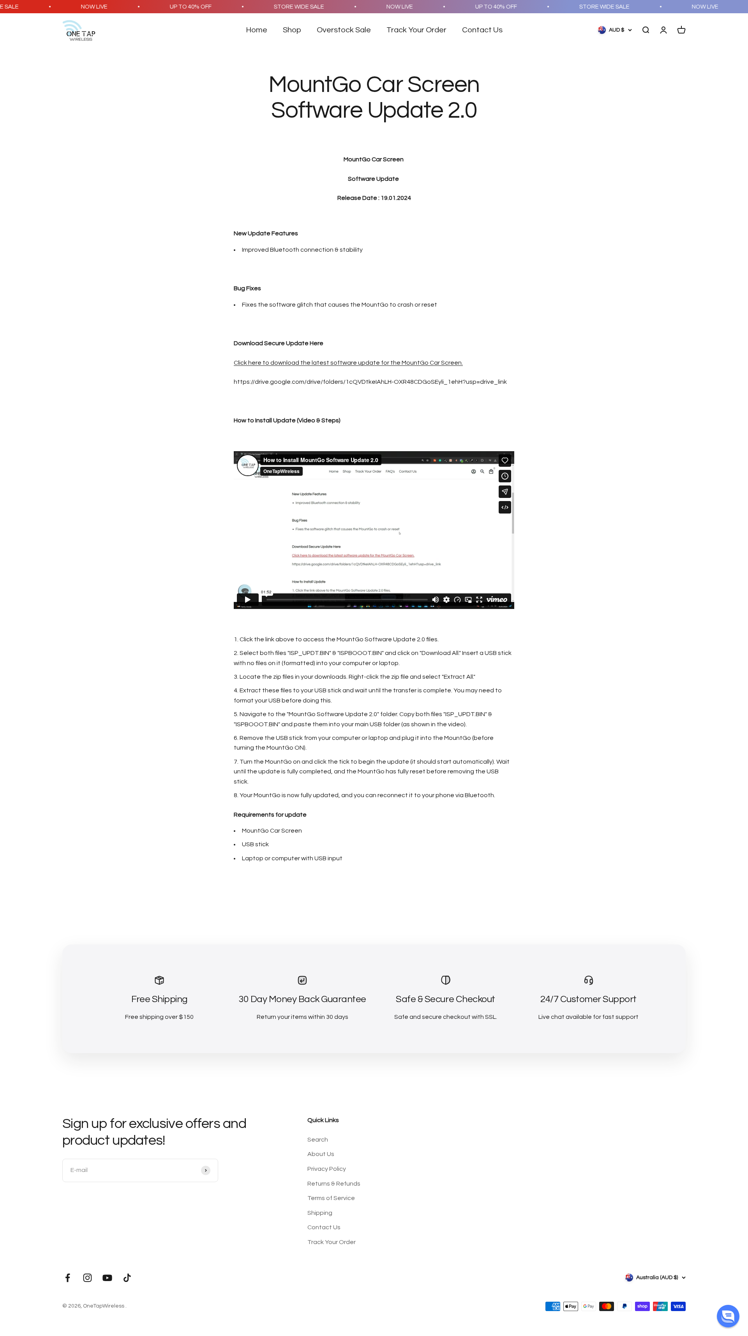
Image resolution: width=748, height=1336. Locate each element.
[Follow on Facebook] (67, 1277)
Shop (292, 30)
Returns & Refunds (333, 1184)
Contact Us (482, 30)
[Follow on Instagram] (87, 1277)
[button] (728, 1316)
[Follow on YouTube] (107, 1277)
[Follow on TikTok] (127, 1277)
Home (256, 30)
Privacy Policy (326, 1169)
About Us (320, 1154)
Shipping (319, 1213)
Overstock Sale (344, 30)
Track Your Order (416, 30)
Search (317, 1140)
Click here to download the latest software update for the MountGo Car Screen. (348, 363)
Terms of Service (331, 1198)
